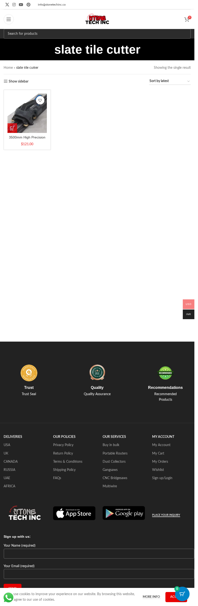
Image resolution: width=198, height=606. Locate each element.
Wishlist (158, 470)
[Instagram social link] (14, 4)
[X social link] (7, 4)
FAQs (57, 478)
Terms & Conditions (67, 461)
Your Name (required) (19, 545)
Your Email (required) (19, 566)
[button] (12, 128)
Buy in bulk (111, 445)
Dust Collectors (114, 461)
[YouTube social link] (21, 4)
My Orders (160, 461)
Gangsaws (110, 470)
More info (152, 597)
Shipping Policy (64, 470)
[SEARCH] (186, 34)
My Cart (158, 453)
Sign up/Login (162, 478)
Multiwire (110, 486)
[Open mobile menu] (8, 19)
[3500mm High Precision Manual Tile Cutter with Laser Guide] (27, 113)
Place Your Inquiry (166, 515)
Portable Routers (115, 453)
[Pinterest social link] (28, 4)
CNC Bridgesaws (115, 478)
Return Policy (63, 453)
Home (8, 67)
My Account (161, 445)
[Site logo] (97, 19)
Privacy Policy (63, 445)
